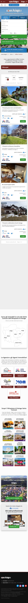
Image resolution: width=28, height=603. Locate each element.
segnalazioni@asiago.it (16, 592)
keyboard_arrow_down (8, 79)
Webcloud (5, 595)
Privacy (9, 595)
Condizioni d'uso (14, 595)
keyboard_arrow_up (6, 79)
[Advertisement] (14, 260)
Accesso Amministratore (5, 598)
